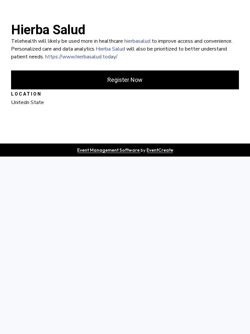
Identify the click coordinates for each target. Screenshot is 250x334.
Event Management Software (109, 150)
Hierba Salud (110, 49)
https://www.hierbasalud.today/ (81, 56)
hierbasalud (137, 41)
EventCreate (159, 150)
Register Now (125, 79)
